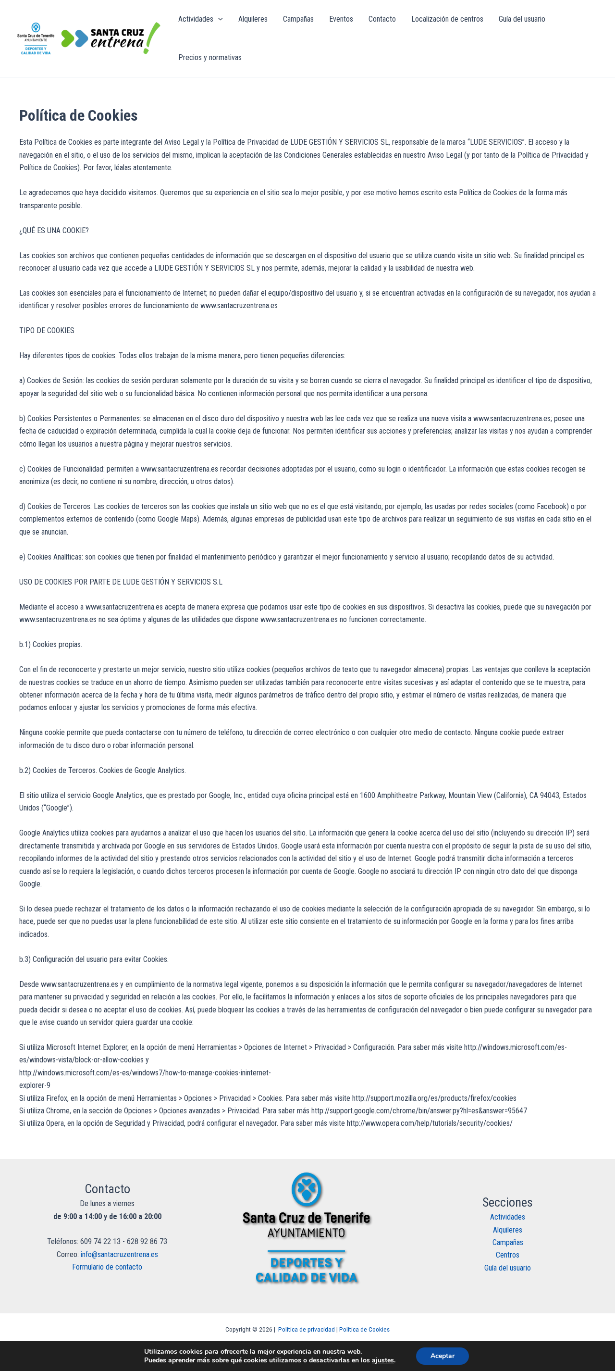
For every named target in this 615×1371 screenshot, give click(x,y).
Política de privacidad (306, 1329)
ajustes (383, 1360)
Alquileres (507, 1229)
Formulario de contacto (107, 1266)
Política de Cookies (364, 1329)
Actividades (507, 1216)
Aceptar (442, 1355)
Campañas (507, 1242)
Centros (507, 1254)
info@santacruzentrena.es (119, 1254)
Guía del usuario (507, 1267)
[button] (218, 19)
